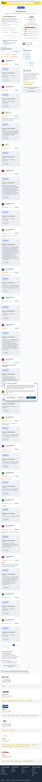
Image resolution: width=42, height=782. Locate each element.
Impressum (3, 780)
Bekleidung (18, 715)
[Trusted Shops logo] (4, 3)
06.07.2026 (10, 148)
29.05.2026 (10, 449)
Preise (33, 771)
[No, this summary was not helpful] (18, 35)
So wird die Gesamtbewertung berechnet (31, 37)
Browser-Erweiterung (4, 774)
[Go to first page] (2, 645)
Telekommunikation (29, 700)
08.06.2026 (10, 233)
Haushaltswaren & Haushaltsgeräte (7, 746)
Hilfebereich (13, 770)
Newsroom (23, 771)
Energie (23, 700)
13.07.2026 (10, 64)
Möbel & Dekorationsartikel (28, 84)
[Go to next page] (4, 647)
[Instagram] (32, 65)
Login (33, 775)
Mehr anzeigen (27, 59)
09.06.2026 (10, 503)
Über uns (23, 770)
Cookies (13, 780)
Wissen (33, 774)
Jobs (22, 772)
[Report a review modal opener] (17, 69)
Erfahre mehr (27, 672)
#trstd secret (3, 772)
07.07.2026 (10, 90)
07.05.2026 (10, 529)
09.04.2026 (10, 560)
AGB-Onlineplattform (26, 780)
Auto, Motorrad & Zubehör (6, 715)
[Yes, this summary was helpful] (16, 35)
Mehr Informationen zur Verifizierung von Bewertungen (10, 666)
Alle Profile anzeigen (31, 91)
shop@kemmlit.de (28, 56)
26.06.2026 (4, 312)
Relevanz (17, 51)
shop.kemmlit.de (27, 54)
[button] (35, 3)
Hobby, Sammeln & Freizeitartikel (32, 715)
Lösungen (33, 770)
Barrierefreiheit (18, 780)
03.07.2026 (10, 207)
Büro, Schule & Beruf (31, 82)
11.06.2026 (4, 283)
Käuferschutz (3, 770)
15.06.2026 (10, 597)
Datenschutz (8, 780)
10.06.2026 (10, 272)
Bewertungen (3, 771)
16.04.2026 (4, 129)
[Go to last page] (7, 647)
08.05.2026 (4, 541)
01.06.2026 (10, 476)
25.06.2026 (10, 362)
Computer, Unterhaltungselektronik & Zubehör (14, 700)
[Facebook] (30, 65)
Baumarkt (25, 82)
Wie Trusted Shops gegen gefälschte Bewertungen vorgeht (9, 43)
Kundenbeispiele (35, 772)
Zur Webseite (31, 62)
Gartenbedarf (23, 715)
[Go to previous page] (4, 645)
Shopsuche (13, 771)
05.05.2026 (10, 420)
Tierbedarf (27, 746)
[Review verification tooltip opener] (25, 11)
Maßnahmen (8, 654)
